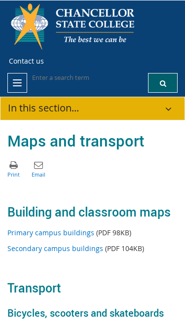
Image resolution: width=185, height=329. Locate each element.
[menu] (17, 83)
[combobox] (81, 77)
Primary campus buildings (50, 232)
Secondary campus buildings (55, 248)
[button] (163, 83)
